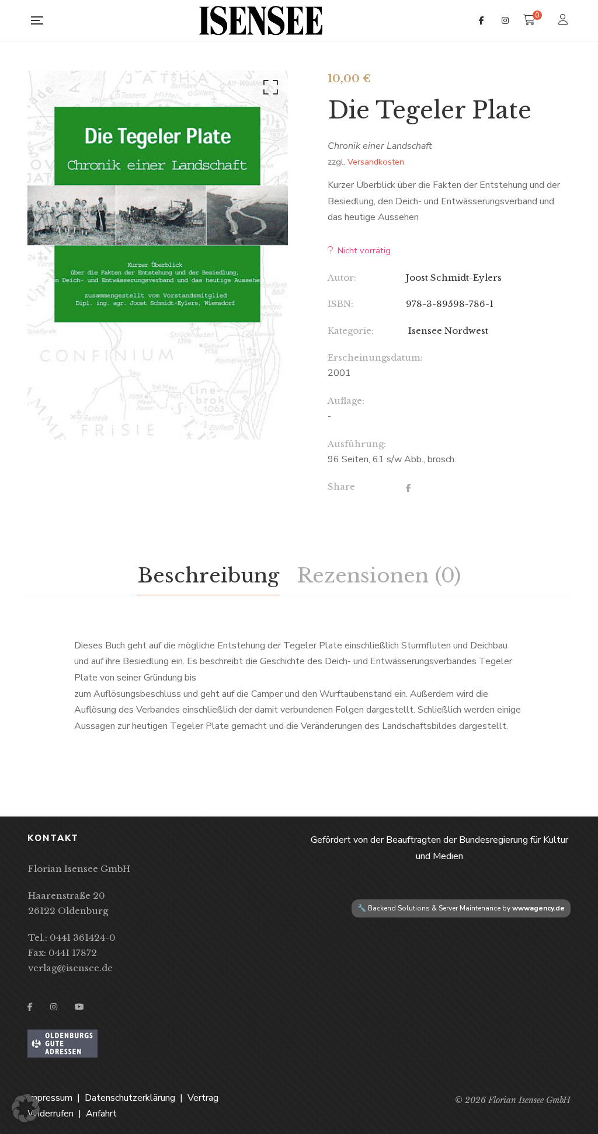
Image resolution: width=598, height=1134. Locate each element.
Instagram (505, 20)
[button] (268, 89)
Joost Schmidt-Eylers (454, 277)
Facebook (481, 20)
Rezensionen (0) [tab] (379, 575)
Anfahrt (101, 1113)
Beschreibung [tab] (208, 575)
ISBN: (340, 303)
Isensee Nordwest (447, 330)
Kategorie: (351, 330)
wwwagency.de (538, 908)
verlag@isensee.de (70, 968)
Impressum (49, 1097)
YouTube (79, 1007)
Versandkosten (375, 162)
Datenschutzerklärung (130, 1097)
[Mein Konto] (564, 20)
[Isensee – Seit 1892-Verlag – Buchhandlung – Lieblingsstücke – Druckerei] (261, 20)
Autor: (342, 277)
